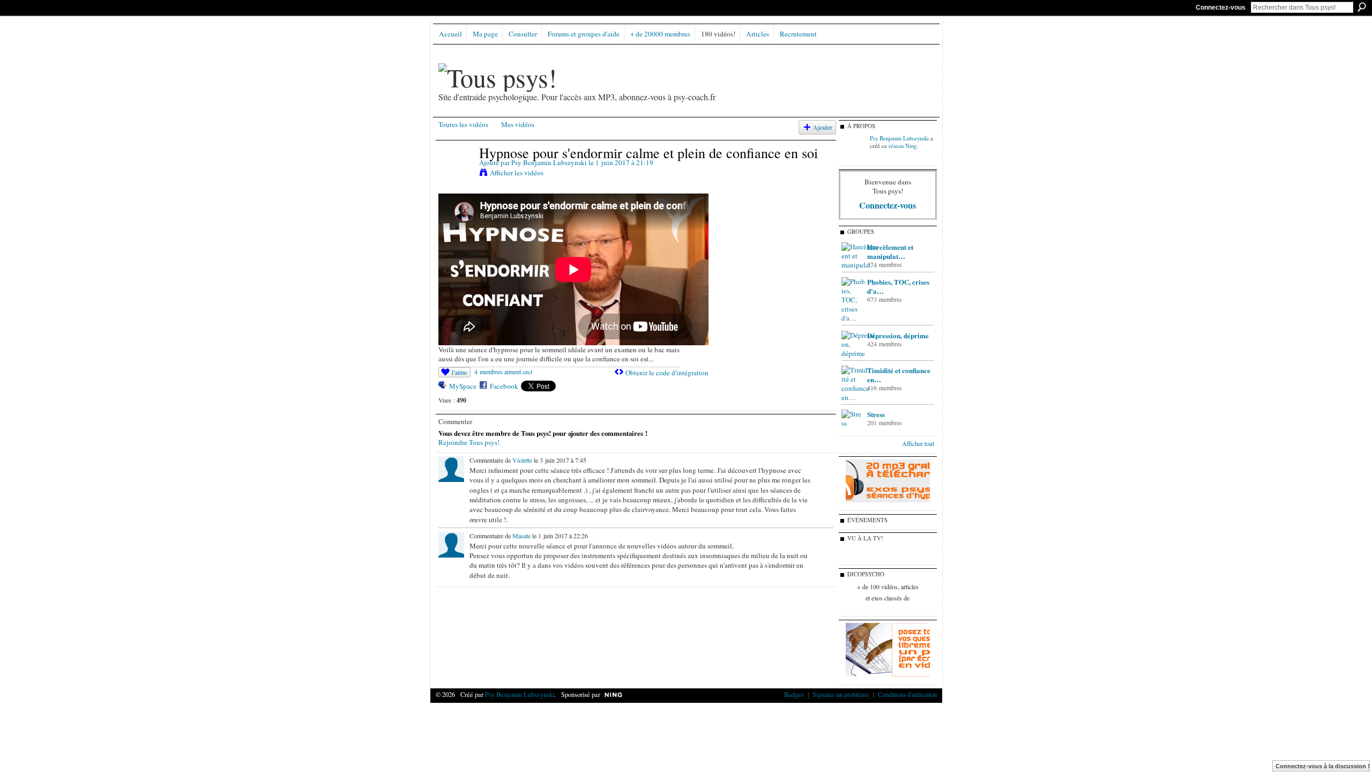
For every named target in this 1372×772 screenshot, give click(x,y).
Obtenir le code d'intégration (667, 372)
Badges (794, 694)
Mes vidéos (517, 124)
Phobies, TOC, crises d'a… (898, 286)
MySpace (462, 386)
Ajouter (822, 127)
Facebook (504, 386)
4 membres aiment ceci (503, 371)
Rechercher (1362, 7)
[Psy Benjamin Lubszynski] (458, 175)
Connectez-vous (1221, 7)
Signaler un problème (840, 694)
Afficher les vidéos (516, 172)
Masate (521, 535)
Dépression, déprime (898, 335)
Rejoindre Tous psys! (468, 442)
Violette (522, 460)
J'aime (459, 372)
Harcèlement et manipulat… (890, 251)
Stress (876, 414)
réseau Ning (902, 146)
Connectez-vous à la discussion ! (1323, 766)
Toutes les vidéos (463, 124)
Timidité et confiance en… (898, 374)
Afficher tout (918, 443)
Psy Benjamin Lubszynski (549, 162)
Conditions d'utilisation (907, 694)
